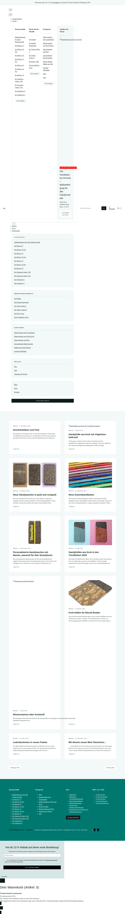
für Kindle (32, 39)
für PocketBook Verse (21, 317)
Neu (15, 367)
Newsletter (56, 2)
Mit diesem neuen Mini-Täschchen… (87, 742)
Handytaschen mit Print (22, 340)
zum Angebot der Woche (65, 214)
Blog (15, 385)
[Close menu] (13, 223)
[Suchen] (103, 208)
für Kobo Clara (34, 62)
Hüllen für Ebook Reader (22, 348)
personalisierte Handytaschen (23, 344)
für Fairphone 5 (20, 95)
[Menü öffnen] (10, 9)
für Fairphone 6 (20, 91)
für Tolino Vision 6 (20, 310)
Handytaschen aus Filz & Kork (24, 336)
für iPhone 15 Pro (20, 257)
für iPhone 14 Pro (20, 265)
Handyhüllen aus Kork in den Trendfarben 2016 (84, 553)
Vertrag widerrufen (73, 817)
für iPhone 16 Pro (20, 250)
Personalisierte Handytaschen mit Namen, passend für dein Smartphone (32, 553)
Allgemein (16, 449)
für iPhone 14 (19, 75)
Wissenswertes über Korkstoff (29, 714)
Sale (44, 78)
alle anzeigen (21, 101)
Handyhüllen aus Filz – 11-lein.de (20, 830)
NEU (44, 74)
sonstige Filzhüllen (20, 351)
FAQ (15, 388)
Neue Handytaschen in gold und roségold (34, 494)
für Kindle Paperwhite (21, 302)
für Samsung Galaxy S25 (22, 276)
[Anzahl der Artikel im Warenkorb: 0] (121, 208)
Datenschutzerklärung (51, 860)
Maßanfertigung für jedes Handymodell (20, 39)
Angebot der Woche (20, 374)
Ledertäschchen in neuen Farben (30, 742)
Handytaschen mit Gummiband (24, 333)
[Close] (2, 880)
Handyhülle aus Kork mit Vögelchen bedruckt (87, 436)
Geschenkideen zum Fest (26, 430)
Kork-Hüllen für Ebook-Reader (84, 612)
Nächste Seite (110, 768)
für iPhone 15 (19, 65)
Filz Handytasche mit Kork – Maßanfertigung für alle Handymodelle (65, 184)
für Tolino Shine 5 (20, 306)
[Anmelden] (118, 208)
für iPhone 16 (19, 55)
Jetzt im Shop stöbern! (42, 401)
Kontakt (16, 392)
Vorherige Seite (15, 768)
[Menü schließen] (10, 14)
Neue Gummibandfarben (81, 494)
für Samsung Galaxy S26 (22, 272)
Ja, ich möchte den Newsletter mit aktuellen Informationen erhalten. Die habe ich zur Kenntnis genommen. (31, 861)
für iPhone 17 (19, 46)
